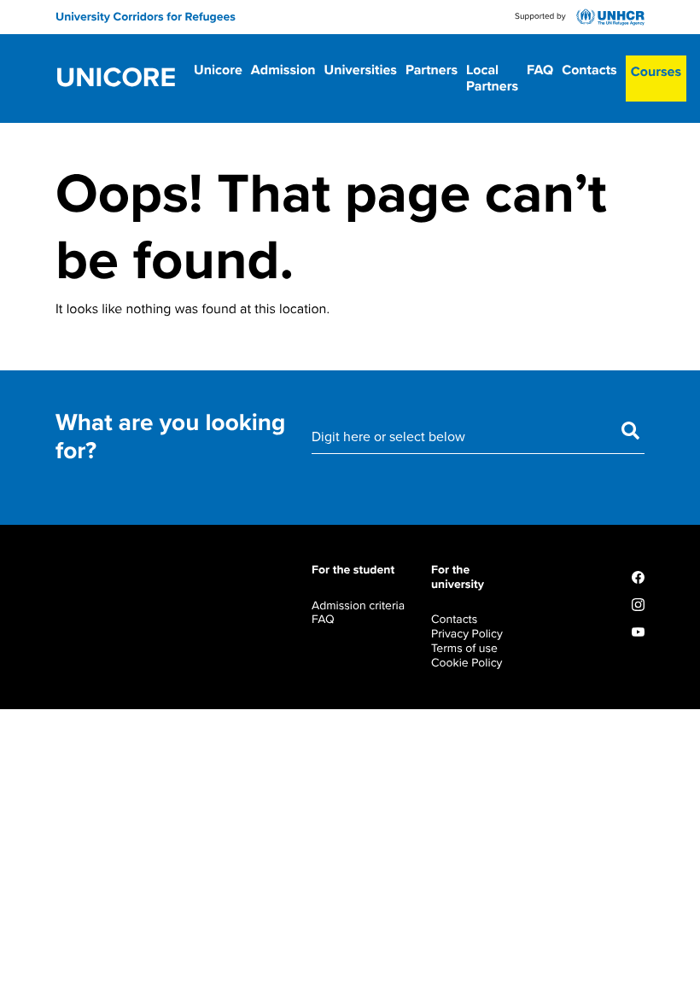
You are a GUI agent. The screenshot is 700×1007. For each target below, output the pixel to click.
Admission (283, 70)
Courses (656, 71)
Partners (431, 70)
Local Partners (492, 78)
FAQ (540, 70)
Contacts (589, 70)
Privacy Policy (467, 633)
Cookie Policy (466, 662)
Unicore (115, 78)
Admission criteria (358, 605)
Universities (360, 70)
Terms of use (464, 648)
